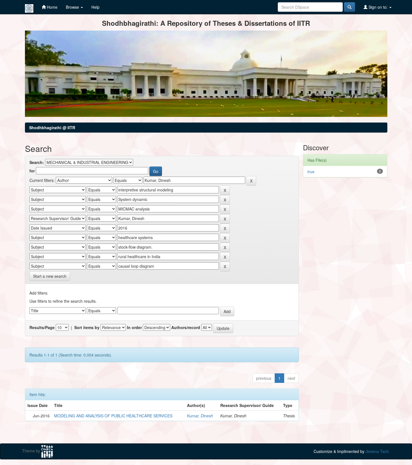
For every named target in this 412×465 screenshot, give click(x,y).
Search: (36, 162)
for (32, 170)
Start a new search (49, 276)
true (310, 171)
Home (51, 7)
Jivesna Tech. (377, 451)
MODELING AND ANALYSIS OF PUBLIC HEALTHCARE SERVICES (113, 415)
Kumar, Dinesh (200, 415)
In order (134, 327)
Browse (73, 7)
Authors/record (185, 327)
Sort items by (86, 327)
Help (95, 7)
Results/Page (42, 327)
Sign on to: (378, 7)
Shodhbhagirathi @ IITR (52, 127)
